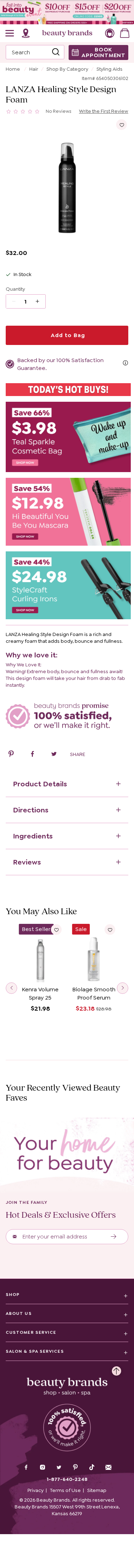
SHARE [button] (77, 754)
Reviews (27, 862)
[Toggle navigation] (10, 33)
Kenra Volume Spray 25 (40, 993)
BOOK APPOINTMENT (103, 52)
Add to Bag (67, 335)
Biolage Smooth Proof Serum (93, 993)
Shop (13, 1294)
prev (11, 988)
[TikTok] (91, 1467)
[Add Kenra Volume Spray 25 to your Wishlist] (56, 929)
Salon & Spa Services (35, 1351)
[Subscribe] (114, 1237)
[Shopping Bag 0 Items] (124, 33)
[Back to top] (116, 1369)
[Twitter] (59, 1468)
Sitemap (96, 1490)
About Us (19, 1313)
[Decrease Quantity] (39, 301)
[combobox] (35, 52)
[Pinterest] (75, 1468)
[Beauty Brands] (67, 33)
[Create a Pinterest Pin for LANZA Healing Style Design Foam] (11, 755)
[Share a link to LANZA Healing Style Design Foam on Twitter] (54, 755)
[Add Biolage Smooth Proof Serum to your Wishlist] (109, 929)
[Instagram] (42, 1468)
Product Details (40, 783)
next (122, 988)
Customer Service (31, 1332)
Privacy (36, 1490)
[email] (108, 1467)
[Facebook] (26, 1468)
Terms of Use (65, 1490)
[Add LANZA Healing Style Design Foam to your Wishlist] (121, 124)
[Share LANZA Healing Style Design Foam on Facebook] (32, 755)
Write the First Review (103, 111)
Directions (30, 810)
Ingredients (33, 836)
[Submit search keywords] (56, 52)
